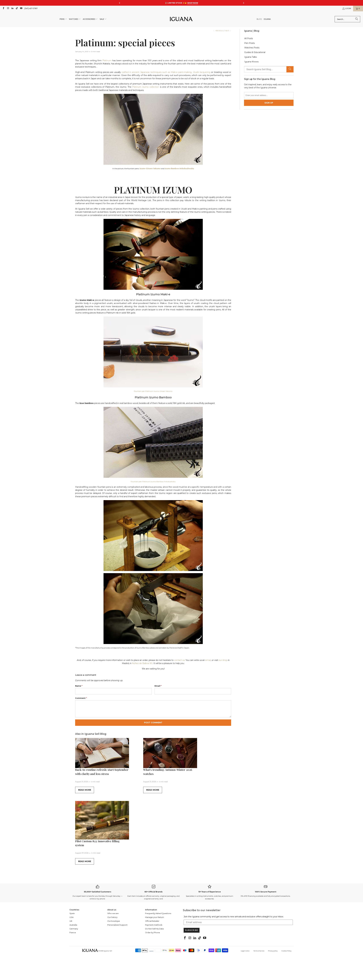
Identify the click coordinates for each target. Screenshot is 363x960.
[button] (63, 19)
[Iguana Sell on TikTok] (16, 8)
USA (71, 917)
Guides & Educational (254, 52)
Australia (73, 925)
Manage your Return (154, 917)
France (72, 932)
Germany (73, 929)
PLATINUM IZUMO (153, 190)
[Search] (356, 19)
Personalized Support (117, 925)
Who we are (113, 913)
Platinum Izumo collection (145, 87)
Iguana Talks (250, 57)
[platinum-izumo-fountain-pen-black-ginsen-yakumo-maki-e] (153, 352)
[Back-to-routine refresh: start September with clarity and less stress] (102, 753)
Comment (81, 698)
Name (78, 686)
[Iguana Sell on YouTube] (21, 8)
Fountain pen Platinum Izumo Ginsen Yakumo (153, 391)
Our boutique (113, 921)
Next (227, 31)
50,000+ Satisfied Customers (97, 892)
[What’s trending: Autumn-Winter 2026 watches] (170, 753)
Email (158, 686)
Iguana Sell (108, 951)
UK (70, 921)
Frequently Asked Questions (158, 913)
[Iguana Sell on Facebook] (3, 8)
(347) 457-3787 (31, 8)
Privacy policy (272, 951)
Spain (72, 913)
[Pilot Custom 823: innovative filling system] (102, 820)
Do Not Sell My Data (154, 929)
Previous (219, 31)
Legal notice (245, 951)
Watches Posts (251, 47)
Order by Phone (152, 932)
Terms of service (259, 951)
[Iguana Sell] (181, 19)
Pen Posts (249, 43)
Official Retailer (152, 921)
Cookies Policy (286, 951)
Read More (84, 790)
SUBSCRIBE (191, 930)
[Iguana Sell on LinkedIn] (12, 8)
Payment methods (153, 925)
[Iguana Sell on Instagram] (8, 8)
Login (348, 8)
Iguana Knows (251, 62)
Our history (112, 917)
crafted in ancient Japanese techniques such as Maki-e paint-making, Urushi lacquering (166, 72)
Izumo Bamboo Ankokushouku (179, 168)
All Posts (248, 38)
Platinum (106, 60)
